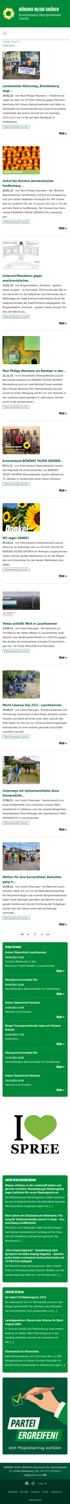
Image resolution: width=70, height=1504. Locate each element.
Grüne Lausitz (11, 41)
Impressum (56, 1491)
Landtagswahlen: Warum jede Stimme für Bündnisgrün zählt (34, 1322)
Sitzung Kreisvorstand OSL (21, 980)
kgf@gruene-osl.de (34, 1474)
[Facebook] (27, 1483)
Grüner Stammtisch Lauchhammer (26, 952)
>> (47, 934)
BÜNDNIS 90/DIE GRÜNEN (39, 9)
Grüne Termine (13, 947)
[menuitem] (13, 1492)
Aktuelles (13, 1491)
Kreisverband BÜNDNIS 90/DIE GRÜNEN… (33, 461)
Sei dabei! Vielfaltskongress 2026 (25, 1297)
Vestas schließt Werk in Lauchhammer (30, 623)
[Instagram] (33, 1483)
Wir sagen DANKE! (16, 538)
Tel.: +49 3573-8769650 (47, 1471)
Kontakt (24, 1491)
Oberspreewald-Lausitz (16, 126)
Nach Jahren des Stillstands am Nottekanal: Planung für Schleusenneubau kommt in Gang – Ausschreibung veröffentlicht (35, 1219)
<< (22, 934)
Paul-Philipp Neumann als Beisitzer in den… (34, 370)
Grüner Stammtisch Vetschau (22, 1002)
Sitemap (35, 1491)
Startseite (9, 45)
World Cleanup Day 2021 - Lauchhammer (32, 705)
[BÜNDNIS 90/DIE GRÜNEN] (9, 14)
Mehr (62, 133)
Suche (45, 1491)
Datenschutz (35, 1499)
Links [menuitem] (40, 1483)
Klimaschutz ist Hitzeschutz (22, 1351)
